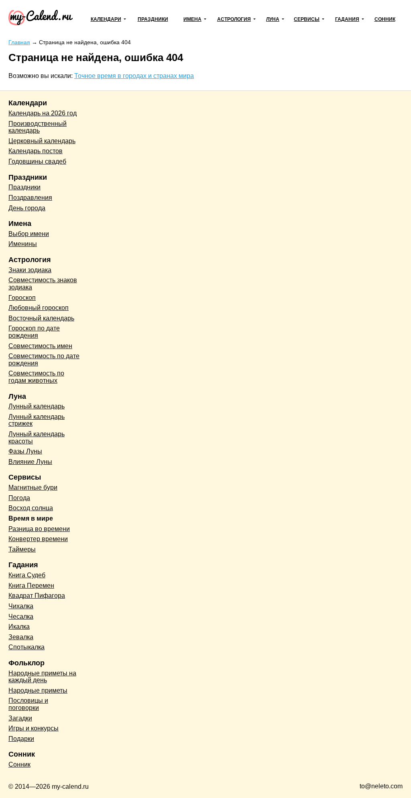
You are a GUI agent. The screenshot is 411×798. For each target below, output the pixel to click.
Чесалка (20, 616)
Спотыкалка (26, 647)
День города (26, 208)
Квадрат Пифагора (36, 595)
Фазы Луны (25, 451)
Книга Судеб (26, 575)
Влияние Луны (30, 461)
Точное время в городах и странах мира (134, 75)
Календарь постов (35, 151)
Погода (19, 497)
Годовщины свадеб (37, 161)
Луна (272, 19)
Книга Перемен (31, 585)
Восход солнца (30, 508)
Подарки (21, 738)
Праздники (153, 19)
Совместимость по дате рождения (43, 360)
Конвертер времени (38, 538)
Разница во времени (39, 528)
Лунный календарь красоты (36, 438)
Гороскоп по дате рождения (34, 332)
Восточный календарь (41, 318)
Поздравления (30, 197)
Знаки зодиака (29, 270)
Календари (106, 19)
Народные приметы (37, 690)
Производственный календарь (37, 127)
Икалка (19, 626)
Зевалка (20, 637)
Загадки (20, 718)
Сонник (384, 19)
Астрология (234, 19)
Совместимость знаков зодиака (42, 284)
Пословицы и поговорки (28, 704)
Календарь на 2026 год (42, 113)
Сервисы (306, 19)
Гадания (347, 19)
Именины (22, 243)
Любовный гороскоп (38, 307)
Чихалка (20, 606)
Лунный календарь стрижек (36, 420)
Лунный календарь (36, 406)
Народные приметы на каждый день (42, 677)
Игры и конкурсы (33, 728)
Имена (192, 19)
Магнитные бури (32, 487)
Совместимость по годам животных (36, 377)
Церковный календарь (41, 140)
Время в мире (30, 518)
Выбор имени (28, 233)
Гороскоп (22, 297)
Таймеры (22, 549)
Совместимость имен (40, 346)
